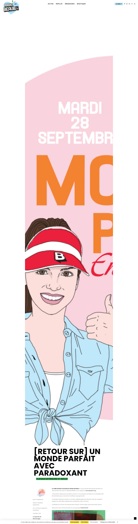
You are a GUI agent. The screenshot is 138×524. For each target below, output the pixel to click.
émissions (70, 4)
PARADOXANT (84, 508)
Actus (51, 4)
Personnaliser (94, 522)
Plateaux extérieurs (46, 479)
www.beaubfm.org (90, 490)
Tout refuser (84, 522)
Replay (59, 4)
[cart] (134, 4)
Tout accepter (75, 522)
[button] (119, 4)
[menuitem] (51, 4)
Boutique (81, 4)
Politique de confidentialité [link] (107, 522)
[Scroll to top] (135, 518)
